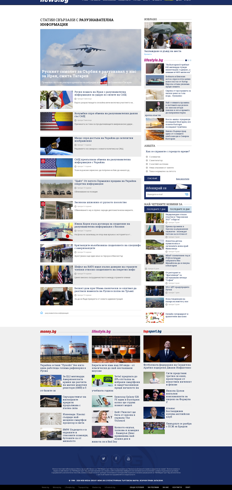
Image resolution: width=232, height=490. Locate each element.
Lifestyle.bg (69, 487)
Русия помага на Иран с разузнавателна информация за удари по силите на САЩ (100, 93)
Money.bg (57, 487)
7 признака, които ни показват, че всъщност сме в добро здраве (177, 114)
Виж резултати (182, 179)
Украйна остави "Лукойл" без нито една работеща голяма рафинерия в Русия (63, 367)
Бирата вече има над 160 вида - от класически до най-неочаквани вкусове (113, 367)
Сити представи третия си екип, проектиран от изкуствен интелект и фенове (179, 379)
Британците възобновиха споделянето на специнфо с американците (107, 246)
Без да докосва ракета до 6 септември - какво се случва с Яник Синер (178, 102)
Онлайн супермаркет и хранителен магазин (177, 315)
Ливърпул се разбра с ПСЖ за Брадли (179, 425)
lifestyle (154, 60)
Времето (148, 54)
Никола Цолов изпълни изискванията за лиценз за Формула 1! (178, 396)
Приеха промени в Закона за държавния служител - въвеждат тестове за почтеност (177, 230)
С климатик (154, 157)
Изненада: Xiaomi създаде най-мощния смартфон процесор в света (74, 418)
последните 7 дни (156, 209)
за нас (166, 487)
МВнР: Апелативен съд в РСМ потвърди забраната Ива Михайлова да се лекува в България (178, 260)
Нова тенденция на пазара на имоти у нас (177, 300)
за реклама (153, 487)
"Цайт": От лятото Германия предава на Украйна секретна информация (105, 182)
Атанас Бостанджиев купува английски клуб (178, 412)
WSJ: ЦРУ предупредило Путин (177, 288)
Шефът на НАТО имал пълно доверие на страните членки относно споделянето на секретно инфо (105, 268)
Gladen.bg (96, 487)
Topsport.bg (83, 487)
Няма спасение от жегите (161, 167)
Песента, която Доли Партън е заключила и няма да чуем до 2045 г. (177, 126)
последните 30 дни (180, 209)
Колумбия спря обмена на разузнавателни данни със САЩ (106, 115)
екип (188, 487)
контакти (177, 487)
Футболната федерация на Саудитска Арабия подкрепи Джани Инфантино (167, 366)
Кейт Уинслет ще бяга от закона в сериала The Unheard (125, 416)
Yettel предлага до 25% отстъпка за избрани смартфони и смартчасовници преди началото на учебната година (116, 383)
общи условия (137, 487)
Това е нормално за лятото (162, 171)
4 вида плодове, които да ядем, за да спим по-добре (177, 79)
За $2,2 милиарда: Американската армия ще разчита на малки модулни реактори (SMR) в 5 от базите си (63, 383)
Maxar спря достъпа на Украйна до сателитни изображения (103, 139)
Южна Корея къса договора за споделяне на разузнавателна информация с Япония (102, 225)
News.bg (45, 487)
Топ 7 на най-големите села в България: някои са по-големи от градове (178, 67)
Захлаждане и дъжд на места (162, 51)
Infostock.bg (110, 487)
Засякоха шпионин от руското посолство (100, 202)
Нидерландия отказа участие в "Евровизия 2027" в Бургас (177, 217)
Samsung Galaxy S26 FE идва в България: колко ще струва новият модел (127, 401)
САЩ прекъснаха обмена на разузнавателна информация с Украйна (102, 161)
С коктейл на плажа (158, 164)
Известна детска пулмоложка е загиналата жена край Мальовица (177, 245)
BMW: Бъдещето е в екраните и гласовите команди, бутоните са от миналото (75, 435)
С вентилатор (156, 160)
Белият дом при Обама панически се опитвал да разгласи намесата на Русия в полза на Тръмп (105, 289)
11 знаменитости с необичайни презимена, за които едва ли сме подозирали (178, 92)
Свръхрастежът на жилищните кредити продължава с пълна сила (74, 402)
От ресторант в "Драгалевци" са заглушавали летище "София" (176, 276)
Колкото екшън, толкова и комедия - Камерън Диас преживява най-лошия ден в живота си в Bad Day (115, 434)
